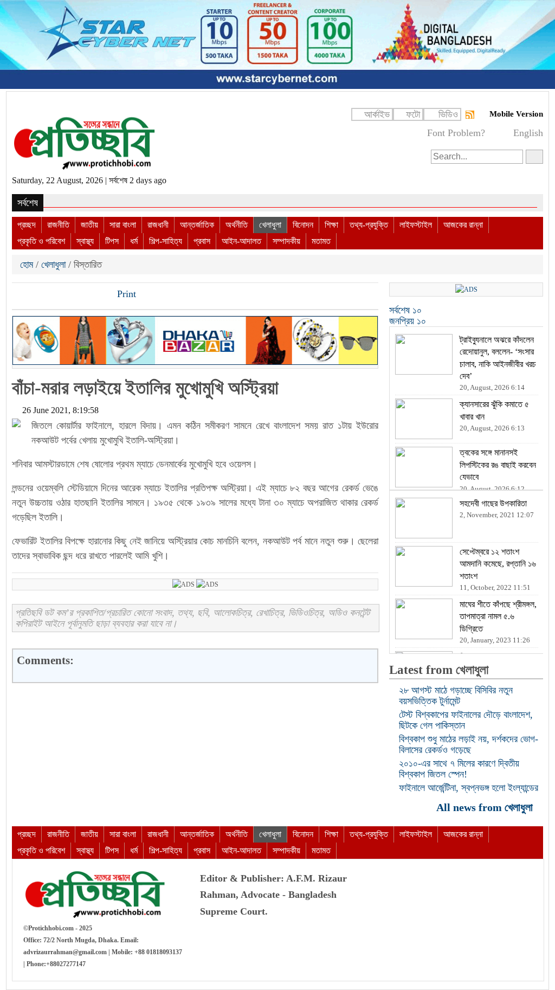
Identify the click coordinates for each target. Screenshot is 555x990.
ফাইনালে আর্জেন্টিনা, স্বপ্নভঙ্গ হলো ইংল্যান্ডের (468, 787)
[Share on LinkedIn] (76, 294)
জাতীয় (89, 224)
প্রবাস (201, 241)
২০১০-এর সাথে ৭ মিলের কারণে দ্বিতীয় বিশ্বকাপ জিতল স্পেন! (459, 769)
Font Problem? (456, 132)
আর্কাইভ (377, 114)
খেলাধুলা (270, 224)
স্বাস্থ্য (85, 241)
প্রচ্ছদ (26, 224)
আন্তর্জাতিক (197, 224)
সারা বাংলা (122, 224)
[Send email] (94, 294)
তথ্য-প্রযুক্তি (369, 224)
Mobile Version (516, 114)
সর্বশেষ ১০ (405, 310)
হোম (28, 264)
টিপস (112, 241)
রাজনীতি (58, 224)
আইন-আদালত (241, 241)
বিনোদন (303, 224)
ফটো (413, 114)
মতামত (321, 241)
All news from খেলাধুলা (485, 807)
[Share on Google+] (57, 294)
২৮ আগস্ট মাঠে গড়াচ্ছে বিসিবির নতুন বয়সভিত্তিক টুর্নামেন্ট (456, 695)
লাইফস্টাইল (415, 224)
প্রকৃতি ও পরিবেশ (41, 241)
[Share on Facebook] (21, 294)
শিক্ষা (331, 224)
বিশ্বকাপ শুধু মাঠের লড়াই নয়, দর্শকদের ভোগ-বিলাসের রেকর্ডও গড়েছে (468, 744)
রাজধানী (158, 224)
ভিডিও (448, 114)
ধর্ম (134, 241)
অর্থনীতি (236, 224)
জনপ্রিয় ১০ (407, 321)
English (528, 132)
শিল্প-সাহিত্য (165, 241)
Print (125, 293)
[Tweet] (39, 294)
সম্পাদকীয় (286, 241)
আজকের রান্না (463, 224)
